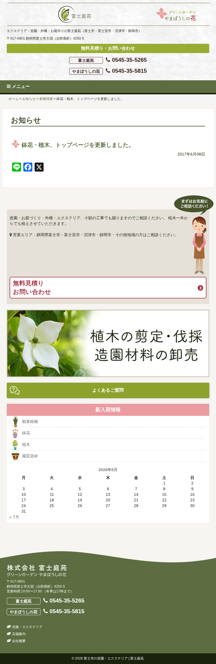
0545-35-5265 (112, 60)
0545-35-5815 (109, 71)
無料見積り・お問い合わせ (108, 48)
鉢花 (26, 433)
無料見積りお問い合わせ (32, 287)
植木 (26, 444)
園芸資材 (30, 456)
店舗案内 (19, 634)
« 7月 (14, 517)
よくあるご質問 (108, 390)
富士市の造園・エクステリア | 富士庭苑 (114, 658)
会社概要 (19, 641)
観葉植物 (30, 421)
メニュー (20, 86)
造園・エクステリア (27, 627)
